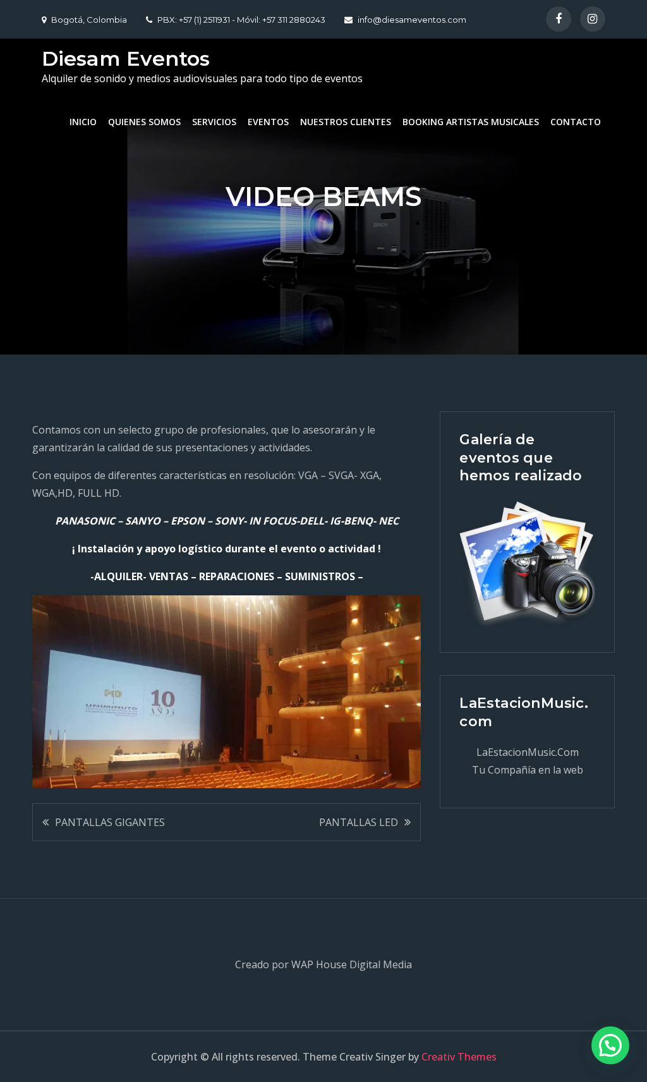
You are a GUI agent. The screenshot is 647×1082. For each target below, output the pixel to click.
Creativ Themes (459, 1057)
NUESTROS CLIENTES (345, 122)
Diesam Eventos (126, 58)
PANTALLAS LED (358, 822)
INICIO (83, 122)
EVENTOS (268, 122)
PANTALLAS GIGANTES (110, 822)
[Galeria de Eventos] (527, 564)
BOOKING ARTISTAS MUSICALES (470, 122)
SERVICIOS (214, 122)
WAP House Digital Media (351, 964)
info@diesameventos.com (412, 20)
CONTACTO (575, 122)
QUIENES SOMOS (144, 122)
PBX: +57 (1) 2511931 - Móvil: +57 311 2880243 (241, 20)
